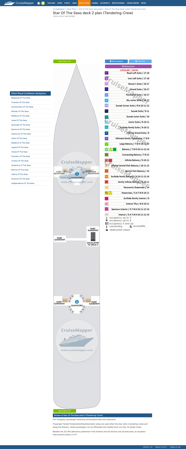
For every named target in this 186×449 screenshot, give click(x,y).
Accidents (105, 3)
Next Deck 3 (64, 61)
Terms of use (175, 447)
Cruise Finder (133, 3)
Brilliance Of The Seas (20, 116)
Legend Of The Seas (19, 147)
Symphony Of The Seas (21, 165)
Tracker (51, 3)
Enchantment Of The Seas (22, 107)
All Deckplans (117, 61)
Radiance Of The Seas (20, 143)
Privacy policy (161, 447)
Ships (59, 3)
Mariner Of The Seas (19, 170)
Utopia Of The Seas (19, 152)
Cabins (95, 3)
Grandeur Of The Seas (20, 156)
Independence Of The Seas (22, 183)
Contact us (147, 447)
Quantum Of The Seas (20, 179)
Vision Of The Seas (19, 138)
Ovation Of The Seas (19, 161)
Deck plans (84, 3)
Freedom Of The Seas (20, 102)
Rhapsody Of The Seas (20, 98)
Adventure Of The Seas (21, 134)
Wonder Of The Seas (20, 111)
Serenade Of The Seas (20, 125)
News (143, 3)
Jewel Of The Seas (19, 120)
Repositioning (118, 3)
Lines (74, 3)
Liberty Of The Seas (19, 174)
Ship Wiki (141, 61)
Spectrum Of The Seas (20, 129)
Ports (67, 3)
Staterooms (129, 66)
